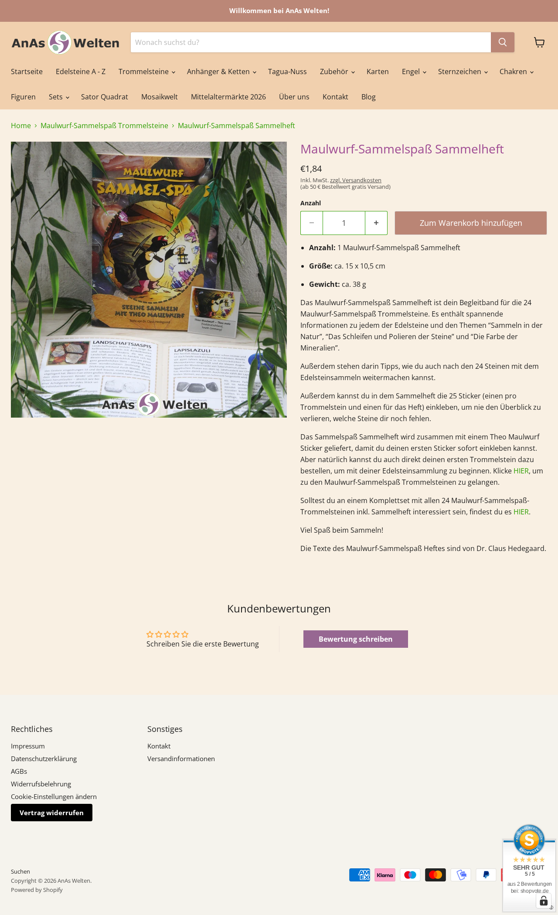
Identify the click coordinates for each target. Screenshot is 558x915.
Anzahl (310, 203)
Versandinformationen (181, 758)
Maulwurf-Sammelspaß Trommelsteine (104, 125)
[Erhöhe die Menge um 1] (376, 223)
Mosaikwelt (159, 97)
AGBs (19, 771)
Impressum (28, 746)
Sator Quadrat (104, 97)
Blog (368, 97)
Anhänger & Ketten (219, 71)
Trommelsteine (144, 71)
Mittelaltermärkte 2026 (228, 97)
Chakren (514, 71)
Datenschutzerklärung (44, 758)
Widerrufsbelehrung (41, 783)
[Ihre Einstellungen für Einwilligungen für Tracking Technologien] (543, 900)
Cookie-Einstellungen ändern (54, 796)
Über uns (294, 97)
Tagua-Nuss (287, 71)
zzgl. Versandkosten (355, 180)
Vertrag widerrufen (52, 812)
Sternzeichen (460, 71)
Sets (57, 97)
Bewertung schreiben (356, 639)
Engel (412, 71)
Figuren (23, 97)
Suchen (20, 871)
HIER (521, 471)
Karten (378, 71)
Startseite (27, 71)
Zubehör (335, 71)
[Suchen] (502, 42)
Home (21, 125)
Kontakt (335, 97)
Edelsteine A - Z (80, 71)
